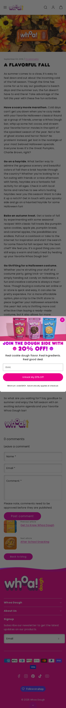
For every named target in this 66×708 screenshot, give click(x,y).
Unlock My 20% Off (33, 377)
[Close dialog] (62, 320)
